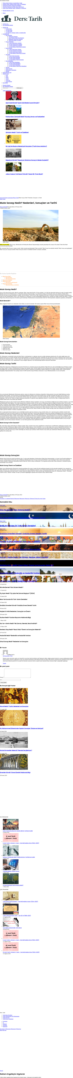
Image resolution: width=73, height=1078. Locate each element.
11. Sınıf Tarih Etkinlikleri (14, 64)
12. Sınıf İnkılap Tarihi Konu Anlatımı (17, 46)
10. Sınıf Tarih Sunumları (14, 57)
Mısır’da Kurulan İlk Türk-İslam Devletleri (18, 525)
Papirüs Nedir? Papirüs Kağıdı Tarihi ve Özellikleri (14, 4)
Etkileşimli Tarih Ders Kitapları (16, 39)
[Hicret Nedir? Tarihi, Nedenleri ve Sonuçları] (14, 703)
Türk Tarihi (2, 505)
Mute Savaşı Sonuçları (7, 283)
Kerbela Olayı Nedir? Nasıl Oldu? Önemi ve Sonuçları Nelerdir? (27, 565)
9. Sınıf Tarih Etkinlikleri (14, 62)
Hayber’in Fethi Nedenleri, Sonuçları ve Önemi (20, 541)
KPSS (7, 77)
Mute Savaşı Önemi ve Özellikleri (12, 284)
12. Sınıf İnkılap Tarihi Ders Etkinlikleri (17, 66)
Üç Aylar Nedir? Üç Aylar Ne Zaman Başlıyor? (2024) (22, 518)
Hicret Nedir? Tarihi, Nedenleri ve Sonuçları (14, 706)
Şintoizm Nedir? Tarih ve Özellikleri (17, 132)
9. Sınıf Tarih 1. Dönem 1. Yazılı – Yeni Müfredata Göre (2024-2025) (21, 843)
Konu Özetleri (9, 48)
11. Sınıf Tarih (9, 31)
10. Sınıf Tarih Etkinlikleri (14, 63)
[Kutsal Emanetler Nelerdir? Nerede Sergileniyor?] (14, 747)
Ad (0, 679)
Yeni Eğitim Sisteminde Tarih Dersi (12, 928)
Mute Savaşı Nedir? (7, 276)
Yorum (2, 677)
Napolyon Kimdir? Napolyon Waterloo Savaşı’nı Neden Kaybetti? (27, 160)
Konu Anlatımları (10, 41)
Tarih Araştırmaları (9, 197)
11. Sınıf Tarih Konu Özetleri (15, 52)
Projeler (7, 71)
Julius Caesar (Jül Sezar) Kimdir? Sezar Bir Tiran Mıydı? (24, 174)
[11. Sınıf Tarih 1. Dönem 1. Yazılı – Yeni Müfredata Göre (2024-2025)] (11, 938)
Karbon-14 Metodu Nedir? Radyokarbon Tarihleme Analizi (19, 857)
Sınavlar (6, 73)
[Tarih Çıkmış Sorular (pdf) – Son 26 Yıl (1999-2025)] (11, 914)
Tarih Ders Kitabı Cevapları (15, 40)
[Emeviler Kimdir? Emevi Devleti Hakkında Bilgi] (14, 769)
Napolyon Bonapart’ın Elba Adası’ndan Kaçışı (13, 6)
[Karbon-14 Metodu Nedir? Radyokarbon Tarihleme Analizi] (11, 855)
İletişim (5, 82)
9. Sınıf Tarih (9, 28)
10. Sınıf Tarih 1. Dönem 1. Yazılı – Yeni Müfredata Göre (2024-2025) (21, 952)
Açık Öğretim (9, 81)
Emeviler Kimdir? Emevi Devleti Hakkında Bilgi (15, 772)
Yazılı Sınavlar (9, 68)
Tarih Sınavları (6, 1017)
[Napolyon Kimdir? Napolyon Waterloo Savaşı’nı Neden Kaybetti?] (13, 157)
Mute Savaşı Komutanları (11, 278)
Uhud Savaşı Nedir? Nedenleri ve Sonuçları (18, 581)
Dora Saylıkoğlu (3, 206)
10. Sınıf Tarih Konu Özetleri (15, 50)
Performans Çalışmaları (11, 70)
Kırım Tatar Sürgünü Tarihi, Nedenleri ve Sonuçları (14, 8)
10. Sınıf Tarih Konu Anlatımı (15, 44)
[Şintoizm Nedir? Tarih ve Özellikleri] (13, 129)
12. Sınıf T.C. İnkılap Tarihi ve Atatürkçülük (16, 32)
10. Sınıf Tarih (9, 30)
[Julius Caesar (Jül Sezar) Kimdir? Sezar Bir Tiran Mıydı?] (13, 171)
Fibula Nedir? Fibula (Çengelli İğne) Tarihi (12, 3)
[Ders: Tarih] (21, 21)
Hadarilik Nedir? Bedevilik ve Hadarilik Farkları (20, 573)
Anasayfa (2, 197)
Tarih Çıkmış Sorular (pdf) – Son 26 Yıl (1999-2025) (17, 915)
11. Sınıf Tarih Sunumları (14, 58)
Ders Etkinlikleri (9, 61)
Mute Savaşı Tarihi (7, 281)
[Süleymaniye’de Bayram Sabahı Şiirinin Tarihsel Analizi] (11, 829)
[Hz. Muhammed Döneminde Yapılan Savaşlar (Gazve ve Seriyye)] (14, 725)
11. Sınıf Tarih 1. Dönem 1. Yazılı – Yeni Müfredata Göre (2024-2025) (21, 940)
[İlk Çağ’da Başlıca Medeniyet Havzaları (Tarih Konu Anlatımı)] (13, 143)
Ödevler (7, 67)
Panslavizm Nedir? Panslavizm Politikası (12, 5)
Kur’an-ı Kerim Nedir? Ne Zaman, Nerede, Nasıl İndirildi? (24, 557)
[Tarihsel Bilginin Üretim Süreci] (11, 869)
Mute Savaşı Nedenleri (7, 280)
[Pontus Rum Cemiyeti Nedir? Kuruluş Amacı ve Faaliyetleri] (13, 113)
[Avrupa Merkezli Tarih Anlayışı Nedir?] (11, 883)
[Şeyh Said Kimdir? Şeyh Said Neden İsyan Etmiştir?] (13, 99)
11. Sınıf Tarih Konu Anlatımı (15, 45)
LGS (7, 75)
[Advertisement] (36, 186)
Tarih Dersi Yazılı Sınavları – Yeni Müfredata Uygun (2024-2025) (20, 901)
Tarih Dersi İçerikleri (7, 1015)
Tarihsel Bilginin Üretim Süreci (11, 871)
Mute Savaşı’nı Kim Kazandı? (11, 282)
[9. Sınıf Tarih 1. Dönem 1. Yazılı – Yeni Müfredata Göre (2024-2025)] (11, 841)
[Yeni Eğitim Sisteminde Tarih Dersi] (11, 926)
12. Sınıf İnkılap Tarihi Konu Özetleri (17, 53)
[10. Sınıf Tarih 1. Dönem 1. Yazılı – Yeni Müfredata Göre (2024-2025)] (11, 950)
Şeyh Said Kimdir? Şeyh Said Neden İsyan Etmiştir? (22, 103)
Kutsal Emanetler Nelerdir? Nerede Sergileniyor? (16, 750)
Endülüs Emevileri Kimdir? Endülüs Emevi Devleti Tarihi (23, 533)
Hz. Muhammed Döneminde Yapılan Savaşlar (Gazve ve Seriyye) (21, 728)
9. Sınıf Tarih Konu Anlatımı (15, 43)
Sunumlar (8, 54)
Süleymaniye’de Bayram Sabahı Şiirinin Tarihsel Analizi (18, 831)
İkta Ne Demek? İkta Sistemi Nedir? (15, 510)
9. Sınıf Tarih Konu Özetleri (15, 49)
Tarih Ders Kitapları (13, 36)
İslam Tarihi (16, 197)
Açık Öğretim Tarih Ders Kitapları (16, 37)
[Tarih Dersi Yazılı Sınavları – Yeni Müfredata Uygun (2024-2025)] (11, 900)
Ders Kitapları (9, 35)
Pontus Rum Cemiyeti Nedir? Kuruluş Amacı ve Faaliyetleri (25, 117)
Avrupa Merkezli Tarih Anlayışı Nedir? (13, 885)
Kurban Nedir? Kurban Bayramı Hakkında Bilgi (20, 549)
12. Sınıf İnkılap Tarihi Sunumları (16, 59)
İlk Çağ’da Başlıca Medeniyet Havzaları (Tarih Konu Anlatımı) (26, 146)
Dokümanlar (7, 72)
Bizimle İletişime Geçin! (8, 10)
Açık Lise (8, 80)
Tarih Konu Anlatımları (8, 1019)
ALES (7, 79)
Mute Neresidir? (9, 277)
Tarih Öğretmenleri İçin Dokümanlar (11, 1016)
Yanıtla (4, 663)
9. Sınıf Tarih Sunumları (14, 55)
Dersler (5, 27)
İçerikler (6, 34)
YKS (7, 76)
